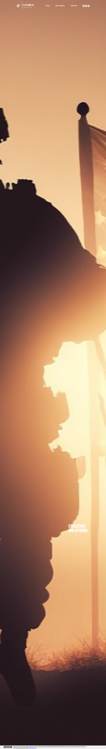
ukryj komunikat (8, 747)
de (86, 6)
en (83, 6)
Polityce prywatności (32, 748)
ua (88, 6)
